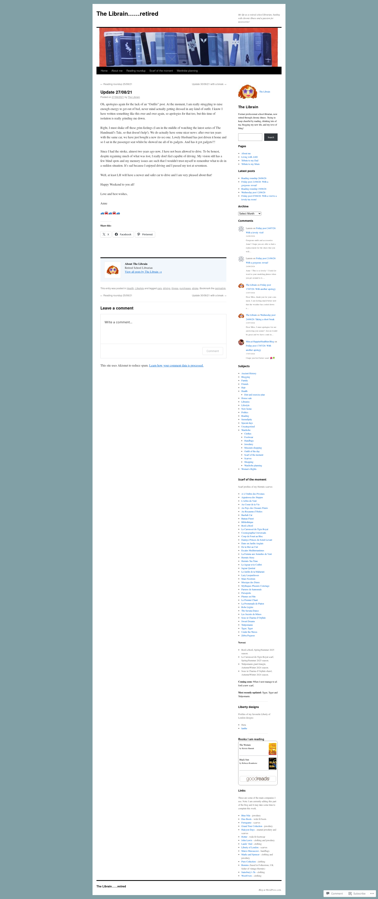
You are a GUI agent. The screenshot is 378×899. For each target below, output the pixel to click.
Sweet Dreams (248, 621)
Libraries (245, 401)
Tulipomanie (247, 624)
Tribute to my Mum (250, 163)
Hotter (244, 836)
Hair (243, 387)
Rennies (245, 865)
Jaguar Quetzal (248, 568)
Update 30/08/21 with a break (209, 84)
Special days (247, 422)
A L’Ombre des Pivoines (253, 493)
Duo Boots (246, 818)
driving (166, 288)
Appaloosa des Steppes (252, 497)
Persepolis (246, 592)
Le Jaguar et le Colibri (251, 564)
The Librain (134, 97)
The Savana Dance (250, 610)
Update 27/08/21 (116, 92)
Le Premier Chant (249, 599)
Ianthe (244, 728)
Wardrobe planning (187, 70)
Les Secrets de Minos (251, 614)
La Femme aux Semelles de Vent (256, 553)
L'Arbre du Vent (249, 500)
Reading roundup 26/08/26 (253, 178)
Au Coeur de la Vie (250, 504)
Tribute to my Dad (249, 160)
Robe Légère (247, 607)
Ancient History (248, 373)
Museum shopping (253, 447)
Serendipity (246, 419)
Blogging (245, 376)
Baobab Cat (246, 514)
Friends (244, 383)
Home (104, 70)
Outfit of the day (252, 451)
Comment (213, 351)
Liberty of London (249, 847)
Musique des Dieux (250, 582)
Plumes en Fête (248, 596)
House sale (246, 398)
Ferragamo (246, 822)
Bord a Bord (247, 525)
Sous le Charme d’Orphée (253, 617)
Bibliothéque (247, 522)
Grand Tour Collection (251, 826)
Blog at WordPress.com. (270, 889)
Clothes (247, 433)
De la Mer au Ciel (249, 546)
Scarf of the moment (161, 70)
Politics (244, 412)
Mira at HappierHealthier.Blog (260, 341)
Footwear (248, 437)
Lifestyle (139, 288)
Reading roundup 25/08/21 (116, 84)
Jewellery (248, 444)
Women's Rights (249, 468)
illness (174, 288)
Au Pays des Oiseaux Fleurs (254, 507)
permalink (220, 288)
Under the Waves (249, 631)
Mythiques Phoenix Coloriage (255, 585)
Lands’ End (246, 843)
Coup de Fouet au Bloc (252, 536)
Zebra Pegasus (248, 635)
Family (244, 380)
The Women (245, 744)
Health (130, 288)
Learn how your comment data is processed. (176, 365)
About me (116, 70)
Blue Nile (245, 815)
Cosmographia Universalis (253, 532)
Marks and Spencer (250, 854)
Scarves (248, 458)
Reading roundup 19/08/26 (253, 188)
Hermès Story (247, 557)
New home (246, 408)
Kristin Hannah (248, 748)
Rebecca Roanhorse (249, 763)
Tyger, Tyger (247, 628)
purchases (185, 288)
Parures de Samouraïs (251, 589)
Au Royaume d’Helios (251, 511)
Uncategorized (248, 426)
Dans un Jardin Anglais (252, 543)
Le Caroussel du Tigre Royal (254, 529)
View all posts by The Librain (143, 271)
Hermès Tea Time (249, 561)
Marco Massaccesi (250, 850)
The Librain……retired (127, 13)
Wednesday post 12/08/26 (253, 192)
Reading (245, 415)
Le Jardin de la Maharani (252, 571)
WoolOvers (246, 875)
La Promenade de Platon (252, 603)
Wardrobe (245, 429)
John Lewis (246, 840)
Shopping (248, 461)
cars (159, 288)
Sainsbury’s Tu (248, 872)
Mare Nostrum (248, 578)
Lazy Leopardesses (250, 575)
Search (271, 137)
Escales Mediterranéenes (252, 550)
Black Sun (244, 759)
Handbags (249, 440)
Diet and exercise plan (254, 394)
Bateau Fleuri (247, 518)
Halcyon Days (248, 829)
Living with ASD (249, 156)
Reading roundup (135, 70)
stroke (195, 288)
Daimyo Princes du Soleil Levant (256, 539)
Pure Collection (248, 861)
